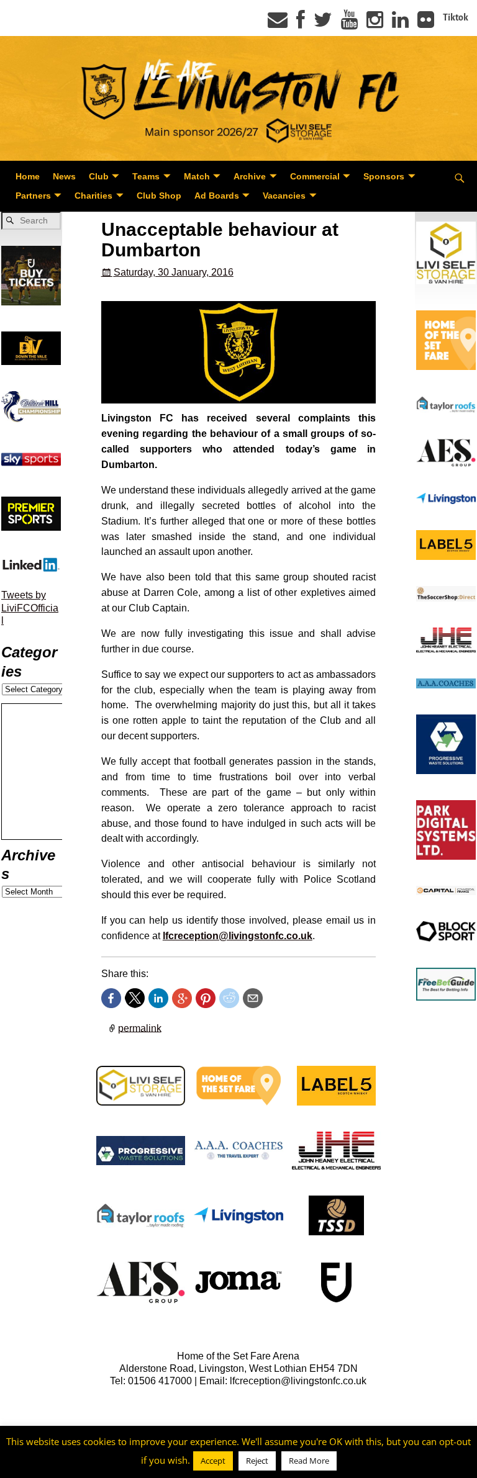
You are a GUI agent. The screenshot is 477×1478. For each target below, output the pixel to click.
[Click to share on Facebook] (111, 998)
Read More (309, 1460)
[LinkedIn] (400, 24)
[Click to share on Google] (182, 998)
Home (28, 176)
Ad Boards (216, 196)
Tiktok (455, 17)
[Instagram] (374, 24)
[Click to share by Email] (253, 998)
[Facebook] (300, 24)
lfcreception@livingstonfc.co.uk (237, 936)
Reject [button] (257, 1460)
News (64, 176)
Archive (250, 176)
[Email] (278, 24)
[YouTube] (349, 24)
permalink (139, 1027)
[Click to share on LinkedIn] (158, 998)
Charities (93, 196)
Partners (33, 196)
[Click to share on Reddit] (229, 998)
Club (99, 176)
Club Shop (159, 196)
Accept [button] (213, 1460)
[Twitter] (323, 24)
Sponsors (383, 176)
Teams (146, 176)
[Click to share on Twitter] (135, 998)
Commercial (315, 176)
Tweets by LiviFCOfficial (29, 608)
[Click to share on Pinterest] (206, 998)
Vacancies (284, 196)
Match (197, 176)
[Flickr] (425, 24)
